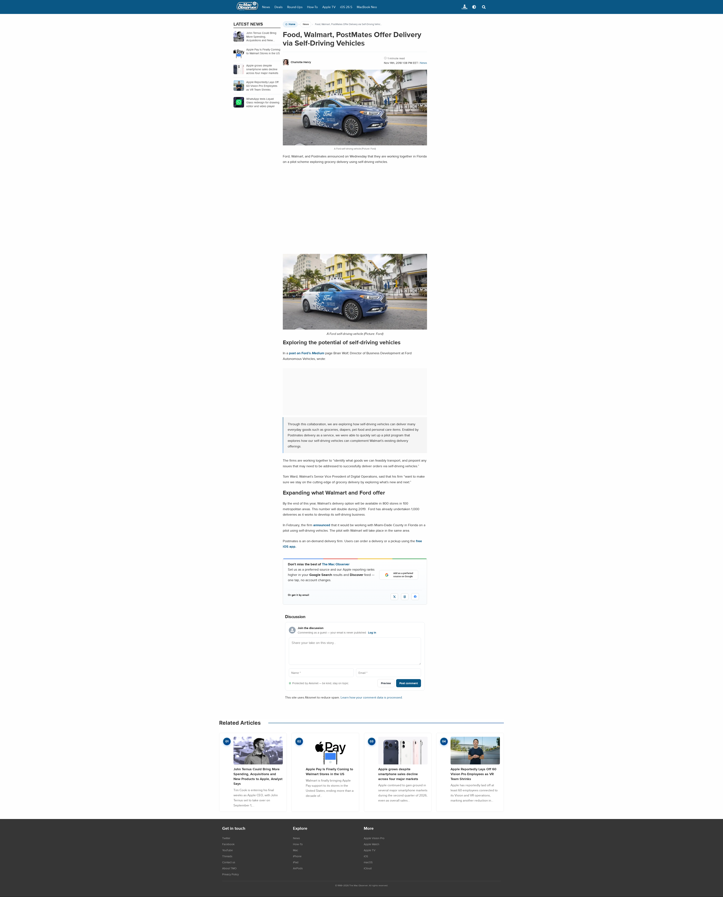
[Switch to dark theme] (474, 7)
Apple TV (329, 7)
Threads (227, 856)
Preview (386, 683)
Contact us (228, 862)
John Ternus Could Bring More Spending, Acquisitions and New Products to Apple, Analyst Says (257, 776)
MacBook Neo (367, 7)
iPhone (297, 856)
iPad (295, 862)
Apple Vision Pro (374, 838)
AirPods (298, 868)
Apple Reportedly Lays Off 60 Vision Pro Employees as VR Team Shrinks (473, 773)
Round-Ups (295, 7)
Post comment (408, 683)
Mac (295, 850)
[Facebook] (415, 596)
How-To (312, 7)
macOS (368, 862)
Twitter (226, 838)
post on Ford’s (306, 353)
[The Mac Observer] (247, 7)
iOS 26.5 (346, 7)
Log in (372, 633)
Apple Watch (371, 844)
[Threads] (404, 596)
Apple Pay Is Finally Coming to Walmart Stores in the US (329, 771)
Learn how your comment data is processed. (372, 697)
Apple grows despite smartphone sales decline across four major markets (398, 773)
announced (321, 525)
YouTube (227, 850)
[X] (394, 596)
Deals (279, 7)
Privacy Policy (230, 874)
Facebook (228, 844)
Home (292, 24)
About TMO (229, 868)
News (266, 7)
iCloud (368, 868)
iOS (366, 856)
